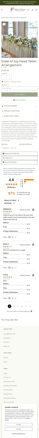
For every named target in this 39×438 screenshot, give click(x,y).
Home (3, 17)
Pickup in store (16, 81)
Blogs (5, 362)
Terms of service (9, 402)
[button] (28, 10)
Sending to (7, 85)
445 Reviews (13, 187)
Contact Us (7, 377)
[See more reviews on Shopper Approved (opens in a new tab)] (16, 237)
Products (6, 342)
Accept (18, 424)
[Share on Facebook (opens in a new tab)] (9, 237)
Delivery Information (10, 386)
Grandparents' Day (9, 334)
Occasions (7, 338)
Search (6, 357)
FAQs (5, 373)
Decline (18, 429)
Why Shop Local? (9, 381)
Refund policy (8, 394)
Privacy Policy (8, 390)
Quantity (4, 73)
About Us (7, 346)
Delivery (6, 81)
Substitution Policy (10, 398)
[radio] (28, 179)
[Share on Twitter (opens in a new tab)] (12, 237)
